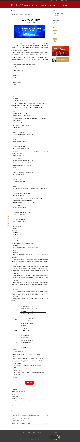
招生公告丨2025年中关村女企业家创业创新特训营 (20, 418)
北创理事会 (43, 5)
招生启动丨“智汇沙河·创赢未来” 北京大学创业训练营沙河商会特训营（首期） (25, 415)
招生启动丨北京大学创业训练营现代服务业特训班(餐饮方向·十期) (23, 413)
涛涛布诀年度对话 (56, 20)
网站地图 (61, 0)
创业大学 (55, 5)
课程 (14, 10)
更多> (68, 27)
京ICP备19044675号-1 (23, 439)
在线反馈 (40, 432)
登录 (51, 0)
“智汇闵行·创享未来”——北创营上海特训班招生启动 (21, 423)
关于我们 (22, 432)
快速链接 (66, 0)
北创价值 (37, 5)
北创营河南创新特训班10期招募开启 (18, 420)
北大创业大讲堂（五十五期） (58, 13)
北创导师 (49, 5)
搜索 (68, 5)
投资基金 (65, 5)
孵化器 (60, 5)
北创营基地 (55, 432)
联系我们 (28, 432)
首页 (33, 5)
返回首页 (56, 0)
